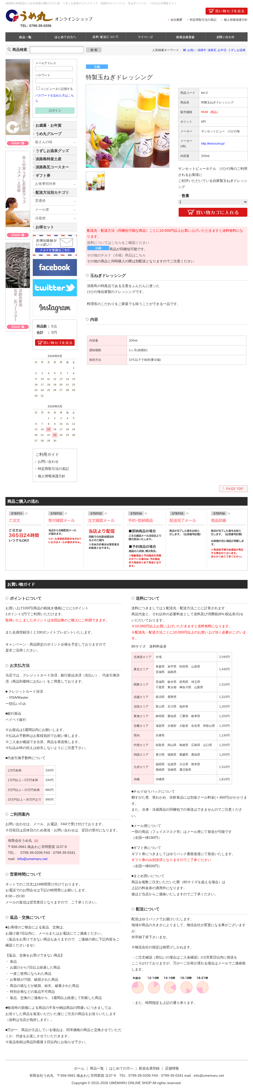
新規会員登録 (149, 1068)
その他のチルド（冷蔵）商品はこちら (116, 255)
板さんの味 (43, 142)
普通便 (40, 201)
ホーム (79, 1068)
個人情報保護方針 (236, 19)
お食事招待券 (45, 184)
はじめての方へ (121, 1068)
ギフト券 (43, 175)
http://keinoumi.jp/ (213, 143)
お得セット (45, 227)
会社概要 (176, 19)
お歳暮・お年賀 (49, 125)
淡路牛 (201, 50)
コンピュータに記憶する (56, 89)
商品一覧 (97, 1068)
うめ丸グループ (49, 134)
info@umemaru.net (32, 859)
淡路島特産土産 (49, 159)
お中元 (222, 50)
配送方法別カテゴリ (52, 192)
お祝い (191, 50)
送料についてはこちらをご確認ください (118, 243)
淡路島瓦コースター (52, 167)
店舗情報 (172, 1068)
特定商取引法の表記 (203, 19)
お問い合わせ (48, 461)
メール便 (42, 209)
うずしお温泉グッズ (52, 151)
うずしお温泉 (237, 50)
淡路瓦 (212, 50)
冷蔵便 (40, 218)
